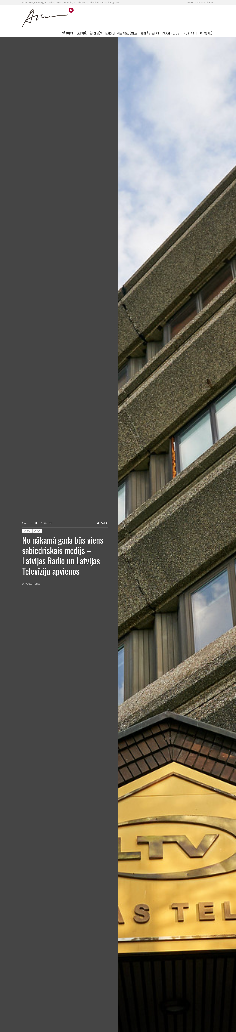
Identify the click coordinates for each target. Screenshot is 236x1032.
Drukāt (104, 523)
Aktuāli (27, 531)
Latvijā (37, 531)
